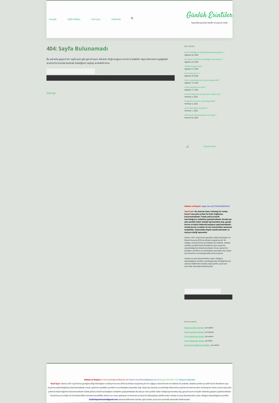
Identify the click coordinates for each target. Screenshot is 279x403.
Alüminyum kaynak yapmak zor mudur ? (200, 115)
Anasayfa (52, 19)
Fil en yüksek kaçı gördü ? (194, 336)
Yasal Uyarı (95, 19)
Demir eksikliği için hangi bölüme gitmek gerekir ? (204, 52)
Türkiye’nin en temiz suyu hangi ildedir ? (200, 101)
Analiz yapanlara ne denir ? (195, 87)
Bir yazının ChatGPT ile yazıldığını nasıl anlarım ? (203, 59)
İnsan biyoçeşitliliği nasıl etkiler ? (197, 345)
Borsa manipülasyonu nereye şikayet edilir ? (202, 80)
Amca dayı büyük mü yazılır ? (196, 108)
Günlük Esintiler (210, 15)
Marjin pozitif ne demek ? (194, 327)
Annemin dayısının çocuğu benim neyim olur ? (202, 94)
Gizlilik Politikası (73, 19)
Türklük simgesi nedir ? (193, 66)
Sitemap (51, 93)
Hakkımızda (116, 19)
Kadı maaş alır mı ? (192, 73)
